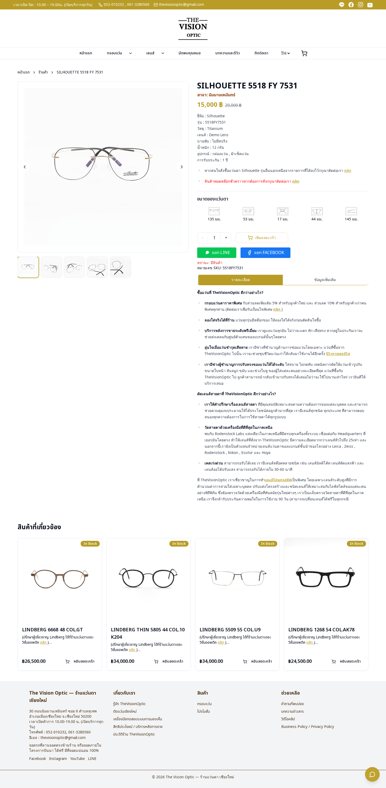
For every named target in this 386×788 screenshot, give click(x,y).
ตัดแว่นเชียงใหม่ (125, 711)
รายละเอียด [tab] (240, 279)
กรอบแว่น (114, 53)
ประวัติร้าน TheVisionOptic (134, 734)
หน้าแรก (86, 53)
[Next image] (181, 167)
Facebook (37, 758)
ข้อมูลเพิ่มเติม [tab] (325, 279)
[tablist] (282, 280)
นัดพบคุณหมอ (190, 53)
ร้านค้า (43, 72)
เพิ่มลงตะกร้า (265, 237)
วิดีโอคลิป (288, 719)
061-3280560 (138, 4)
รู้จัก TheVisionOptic (129, 704)
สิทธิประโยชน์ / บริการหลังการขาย (138, 726)
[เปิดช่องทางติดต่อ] (372, 774)
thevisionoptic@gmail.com (181, 4)
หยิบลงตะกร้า (84, 661)
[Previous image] (24, 167)
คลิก (347, 170)
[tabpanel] (282, 395)
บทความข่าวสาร (292, 711)
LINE (92, 758)
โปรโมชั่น (203, 711)
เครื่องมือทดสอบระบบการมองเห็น (137, 719)
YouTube (77, 758)
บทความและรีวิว (227, 53)
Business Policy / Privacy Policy (307, 726)
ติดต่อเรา (261, 53)
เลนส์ (150, 53)
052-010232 (114, 4)
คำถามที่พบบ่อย (292, 704)
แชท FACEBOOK (269, 253)
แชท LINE (221, 253)
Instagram (58, 758)
